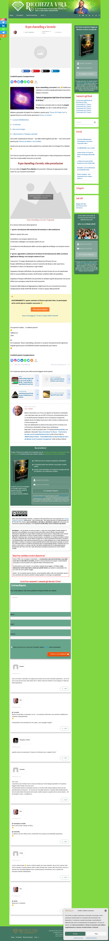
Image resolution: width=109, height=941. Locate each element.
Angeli (20, 376)
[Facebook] (11, 80)
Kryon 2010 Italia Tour (57, 112)
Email (12, 624)
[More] (31, 80)
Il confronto (17, 124)
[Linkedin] (21, 80)
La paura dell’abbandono (21, 120)
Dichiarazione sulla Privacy (91, 937)
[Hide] (0, 39)
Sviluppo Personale (55, 377)
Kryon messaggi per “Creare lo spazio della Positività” (40, 316)
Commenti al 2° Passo (83, 106)
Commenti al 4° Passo (83, 110)
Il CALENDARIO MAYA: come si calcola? (86, 148)
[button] (105, 911)
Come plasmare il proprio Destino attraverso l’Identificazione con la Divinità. (26, 395)
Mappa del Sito (81, 204)
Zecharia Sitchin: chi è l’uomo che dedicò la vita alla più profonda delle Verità (86, 154)
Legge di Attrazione (59, 393)
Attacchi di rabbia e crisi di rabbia (30, 141)
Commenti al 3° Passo (83, 108)
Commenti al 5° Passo (83, 112)
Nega (96, 934)
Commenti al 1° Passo (83, 104)
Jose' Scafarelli (29, 32)
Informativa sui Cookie (78, 937)
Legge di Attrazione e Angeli (56, 395)
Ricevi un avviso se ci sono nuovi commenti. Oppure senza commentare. (37, 647)
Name (12, 614)
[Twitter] (18, 80)
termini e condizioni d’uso (39, 497)
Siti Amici (79, 208)
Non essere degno (19, 129)
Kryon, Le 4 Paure (46, 115)
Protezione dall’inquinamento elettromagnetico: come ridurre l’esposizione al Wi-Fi (84, 141)
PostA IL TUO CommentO (58, 654)
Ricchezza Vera (22, 391)
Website (12, 634)
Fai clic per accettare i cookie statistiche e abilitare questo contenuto (41, 196)
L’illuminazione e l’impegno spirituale (25, 134)
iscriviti (46, 647)
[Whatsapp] (25, 80)
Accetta (75, 934)
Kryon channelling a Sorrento (40, 27)
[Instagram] (15, 80)
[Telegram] (28, 80)
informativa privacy (63, 495)
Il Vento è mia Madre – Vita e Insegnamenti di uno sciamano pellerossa (84, 176)
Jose (21, 700)
